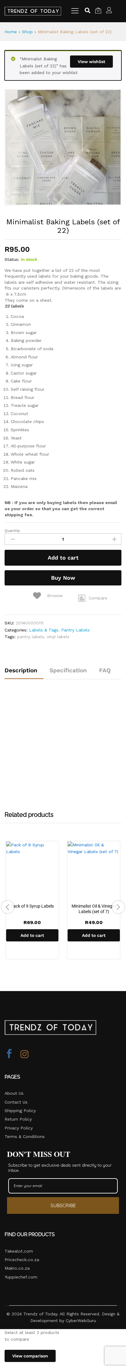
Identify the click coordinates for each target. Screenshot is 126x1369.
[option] (32, 903)
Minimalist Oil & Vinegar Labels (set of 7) (94, 909)
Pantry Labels (75, 630)
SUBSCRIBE (63, 1205)
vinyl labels (58, 636)
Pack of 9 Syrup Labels (32, 906)
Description (21, 670)
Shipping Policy (20, 1110)
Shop (27, 31)
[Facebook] (9, 1054)
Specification (68, 670)
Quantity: (12, 530)
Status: (12, 259)
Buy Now (63, 577)
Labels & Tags (43, 630)
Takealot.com (19, 1251)
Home (11, 31)
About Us (14, 1093)
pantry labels (30, 636)
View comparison (30, 1355)
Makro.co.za (17, 1268)
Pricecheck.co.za (22, 1259)
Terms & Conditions (25, 1136)
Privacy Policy (19, 1127)
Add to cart (63, 557)
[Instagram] (24, 1054)
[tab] (24, 673)
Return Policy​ (18, 1119)
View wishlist (91, 61)
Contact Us (16, 1102)
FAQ (105, 670)
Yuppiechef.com (21, 1277)
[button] (92, 598)
